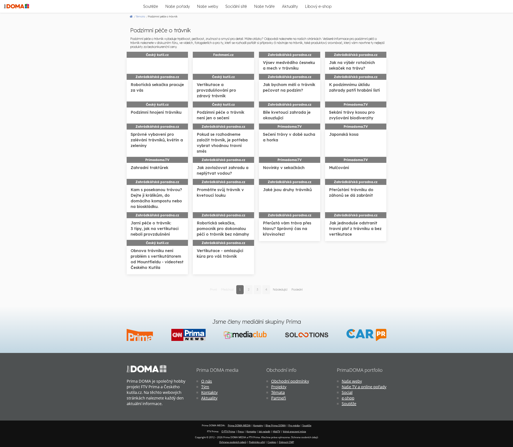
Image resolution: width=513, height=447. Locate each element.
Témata (278, 392)
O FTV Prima (228, 431)
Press (241, 431)
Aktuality (290, 6)
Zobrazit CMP (286, 442)
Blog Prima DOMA (276, 425)
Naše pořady (177, 6)
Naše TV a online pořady (364, 386)
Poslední (297, 289)
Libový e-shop (318, 6)
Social (347, 392)
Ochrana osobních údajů (232, 442)
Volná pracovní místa (294, 431)
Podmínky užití (257, 442)
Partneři (278, 398)
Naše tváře (264, 6)
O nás (206, 381)
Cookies (272, 442)
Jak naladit (264, 431)
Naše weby (207, 6)
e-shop (348, 398)
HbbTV (276, 431)
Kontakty (209, 392)
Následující (280, 289)
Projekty (278, 386)
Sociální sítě (236, 6)
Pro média (294, 425)
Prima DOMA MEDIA (239, 425)
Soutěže (150, 6)
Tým (205, 386)
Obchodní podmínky (290, 381)
